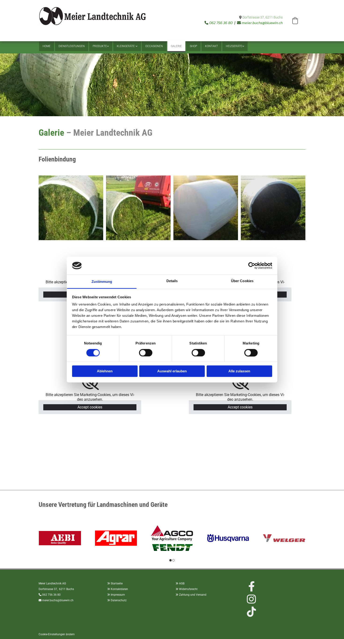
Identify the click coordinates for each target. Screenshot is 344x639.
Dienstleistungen (72, 46)
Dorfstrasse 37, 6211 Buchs (262, 17)
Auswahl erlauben (172, 371)
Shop (193, 46)
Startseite (117, 583)
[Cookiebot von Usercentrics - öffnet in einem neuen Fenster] (251, 265)
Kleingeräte (126, 46)
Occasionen (154, 46)
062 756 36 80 (221, 23)
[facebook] (251, 586)
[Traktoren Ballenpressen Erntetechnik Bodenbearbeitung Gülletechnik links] (107, 46)
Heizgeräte (234, 46)
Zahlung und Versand (192, 594)
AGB (181, 583)
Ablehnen (105, 371)
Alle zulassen (239, 371)
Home (47, 46)
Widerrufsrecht (188, 589)
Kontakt (211, 46)
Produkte (100, 46)
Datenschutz (119, 600)
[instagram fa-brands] (251, 599)
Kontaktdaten (119, 589)
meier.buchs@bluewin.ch (262, 23)
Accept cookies (89, 407)
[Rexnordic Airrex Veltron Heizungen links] (243, 46)
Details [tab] (172, 281)
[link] (101, 46)
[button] (295, 20)
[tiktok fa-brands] (251, 612)
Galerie (176, 46)
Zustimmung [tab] (101, 282)
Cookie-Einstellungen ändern (57, 634)
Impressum (118, 594)
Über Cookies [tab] (242, 281)
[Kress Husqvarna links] (136, 46)
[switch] (145, 352)
